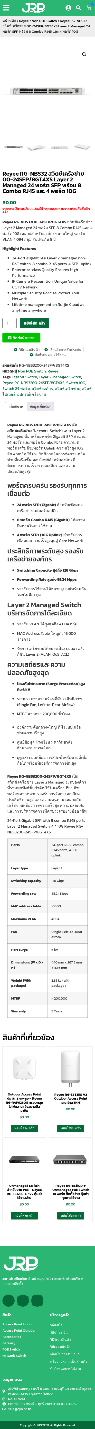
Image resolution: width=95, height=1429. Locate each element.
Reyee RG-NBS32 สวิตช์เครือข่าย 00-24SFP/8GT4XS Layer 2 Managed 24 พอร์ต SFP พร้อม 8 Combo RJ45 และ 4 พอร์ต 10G (43, 182)
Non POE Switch (44, 20)
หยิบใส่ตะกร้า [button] (24, 1128)
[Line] (37, 1301)
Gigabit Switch (24, 377)
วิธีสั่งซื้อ (56, 1325)
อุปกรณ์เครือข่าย (31, 394)
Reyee (24, 20)
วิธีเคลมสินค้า (60, 1347)
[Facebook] (8, 1301)
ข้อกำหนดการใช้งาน (65, 1368)
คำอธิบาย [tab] (16, 406)
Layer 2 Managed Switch (60, 377)
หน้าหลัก (9, 20)
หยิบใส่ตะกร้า (34, 323)
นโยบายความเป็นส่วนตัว (68, 1361)
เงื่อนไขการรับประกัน (66, 1354)
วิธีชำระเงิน (59, 1332)
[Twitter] (23, 1301)
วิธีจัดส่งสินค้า (60, 1339)
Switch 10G (75, 383)
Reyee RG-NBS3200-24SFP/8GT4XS (33, 383)
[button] (7, 7)
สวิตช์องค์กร (42, 388)
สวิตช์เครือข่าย (67, 388)
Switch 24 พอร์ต (16, 388)
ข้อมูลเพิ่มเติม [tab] (40, 406)
